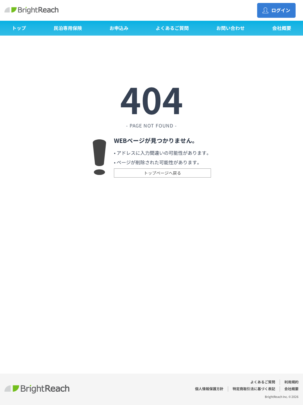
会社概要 (281, 28)
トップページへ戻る (162, 173)
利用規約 (291, 382)
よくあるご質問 (172, 28)
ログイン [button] (280, 10)
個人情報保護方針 (209, 388)
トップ (19, 28)
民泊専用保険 (68, 28)
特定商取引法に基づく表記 (254, 388)
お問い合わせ (230, 28)
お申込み (118, 28)
